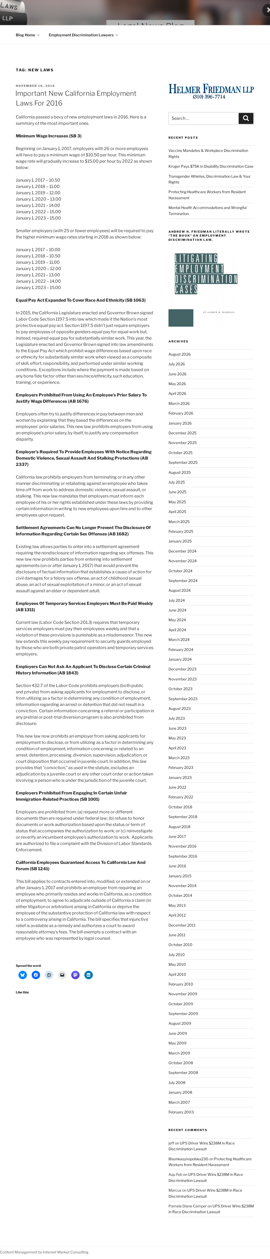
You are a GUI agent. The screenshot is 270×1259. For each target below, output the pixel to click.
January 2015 (179, 876)
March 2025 (179, 521)
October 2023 (180, 688)
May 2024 (177, 620)
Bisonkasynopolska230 (188, 1159)
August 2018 (179, 826)
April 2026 (177, 393)
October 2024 (180, 571)
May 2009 (177, 1043)
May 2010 (177, 964)
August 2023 (179, 708)
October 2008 (180, 1063)
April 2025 (177, 511)
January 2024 (180, 659)
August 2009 (179, 1023)
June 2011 (177, 935)
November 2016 (182, 846)
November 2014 (182, 885)
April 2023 (177, 748)
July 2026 (176, 364)
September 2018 (182, 816)
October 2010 (180, 944)
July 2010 (176, 954)
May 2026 (177, 383)
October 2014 (180, 895)
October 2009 (180, 1004)
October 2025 (180, 452)
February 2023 (180, 767)
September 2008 (183, 1072)
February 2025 (180, 531)
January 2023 (180, 777)
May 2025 (177, 502)
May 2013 (177, 905)
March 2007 (179, 1102)
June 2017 (177, 836)
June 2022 (177, 787)
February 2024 (180, 649)
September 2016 (182, 856)
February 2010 (180, 984)
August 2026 (179, 354)
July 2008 (176, 1082)
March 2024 (179, 639)
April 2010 (177, 974)
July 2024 (176, 600)
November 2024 (182, 561)
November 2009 (182, 994)
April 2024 (177, 630)
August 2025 (179, 472)
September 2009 (183, 1013)
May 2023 (177, 738)
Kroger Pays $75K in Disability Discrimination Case (210, 166)
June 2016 (177, 866)
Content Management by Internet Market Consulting (44, 1252)
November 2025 (182, 442)
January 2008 (180, 1092)
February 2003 (181, 1112)
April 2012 (177, 915)
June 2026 (177, 374)
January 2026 (180, 423)
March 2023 (179, 757)
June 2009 (177, 1033)
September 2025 (182, 462)
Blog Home (25, 35)
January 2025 (180, 541)
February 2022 (180, 797)
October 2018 (180, 807)
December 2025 (182, 433)
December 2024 (182, 551)
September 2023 (182, 698)
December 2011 (182, 925)
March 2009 (179, 1053)
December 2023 (182, 669)
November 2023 (182, 679)
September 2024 (182, 580)
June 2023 (177, 728)
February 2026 (180, 413)
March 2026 (179, 403)
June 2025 (177, 492)
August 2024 (179, 590)
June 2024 (177, 610)
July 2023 (176, 718)
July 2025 (176, 482)
